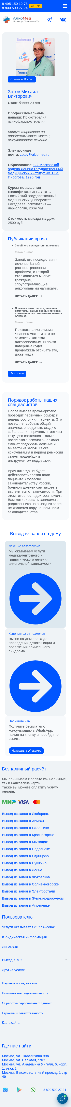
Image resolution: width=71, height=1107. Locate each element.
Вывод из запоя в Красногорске (28, 835)
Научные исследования (19, 983)
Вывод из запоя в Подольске (26, 849)
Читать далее (28, 296)
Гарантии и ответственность (22, 1013)
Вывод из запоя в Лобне (22, 870)
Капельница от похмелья (27, 633)
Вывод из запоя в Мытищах (25, 842)
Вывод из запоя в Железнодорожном (33, 898)
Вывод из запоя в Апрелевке (26, 905)
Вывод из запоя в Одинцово (25, 856)
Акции (35, 6)
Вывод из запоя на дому (35, 533)
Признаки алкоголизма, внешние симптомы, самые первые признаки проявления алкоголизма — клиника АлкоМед (38, 312)
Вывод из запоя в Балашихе (25, 828)
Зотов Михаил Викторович (23, 94)
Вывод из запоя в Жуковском (26, 877)
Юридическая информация (24, 937)
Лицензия (10, 947)
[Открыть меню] (65, 5)
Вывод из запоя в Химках (23, 821)
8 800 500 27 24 (15, 8)
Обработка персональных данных (27, 1003)
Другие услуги (13, 970)
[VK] (63, 19)
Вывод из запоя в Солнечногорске (30, 884)
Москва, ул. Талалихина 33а (25, 1056)
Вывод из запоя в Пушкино (24, 863)
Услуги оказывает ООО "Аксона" (28, 927)
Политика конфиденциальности (25, 993)
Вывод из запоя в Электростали (28, 891)
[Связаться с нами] (62, 1098)
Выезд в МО (12, 960)
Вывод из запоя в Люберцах (25, 814)
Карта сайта (11, 1022)
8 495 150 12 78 (15, 4)
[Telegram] (49, 19)
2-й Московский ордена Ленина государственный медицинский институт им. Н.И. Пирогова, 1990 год (35, 171)
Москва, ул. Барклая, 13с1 (24, 1060)
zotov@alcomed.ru (35, 155)
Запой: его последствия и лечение (37, 245)
